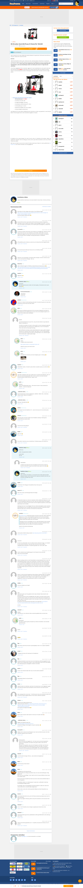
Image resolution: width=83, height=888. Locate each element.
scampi (20, 651)
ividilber (20, 583)
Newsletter (33, 0)
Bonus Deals (28, 3)
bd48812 (60, 98)
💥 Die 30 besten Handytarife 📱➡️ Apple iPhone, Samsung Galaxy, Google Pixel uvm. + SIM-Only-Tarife (62, 867)
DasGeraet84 (60, 105)
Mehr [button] (52, 3)
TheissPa (22, 415)
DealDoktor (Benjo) (26, 471)
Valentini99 (60, 108)
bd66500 (60, 112)
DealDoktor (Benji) (24, 447)
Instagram (20, 0)
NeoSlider (60, 82)
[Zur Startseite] (77, 3)
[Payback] (26, 866)
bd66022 (60, 85)
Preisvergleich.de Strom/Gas (41, 863)
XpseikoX (20, 273)
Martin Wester (61, 149)
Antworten (19, 216)
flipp (19, 643)
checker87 (20, 609)
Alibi (59, 121)
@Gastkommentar (23, 515)
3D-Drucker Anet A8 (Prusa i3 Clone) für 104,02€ (30, 886)
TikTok (29, 0)
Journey (60, 131)
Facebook (16, 0)
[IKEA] (26, 863)
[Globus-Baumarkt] (19, 863)
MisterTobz (21, 263)
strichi (20, 684)
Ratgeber (48, 3)
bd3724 (20, 668)
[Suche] (72, 4)
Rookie (59, 142)
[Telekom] (19, 869)
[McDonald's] (19, 866)
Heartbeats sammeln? (63, 115)
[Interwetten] (12, 866)
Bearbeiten (25, 216)
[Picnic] (12, 869)
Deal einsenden (63, 30)
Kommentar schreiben (46, 206)
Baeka (20, 712)
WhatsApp (12, 0)
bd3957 (20, 431)
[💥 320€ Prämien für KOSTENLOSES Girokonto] (27, 7)
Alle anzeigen (62, 72)
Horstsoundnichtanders (26, 291)
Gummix (20, 793)
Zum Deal (30, 48)
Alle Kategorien (15, 25)
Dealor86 (20, 753)
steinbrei (22, 300)
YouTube (25, 0)
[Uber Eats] (26, 869)
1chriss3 (60, 88)
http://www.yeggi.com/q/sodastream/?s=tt (25, 723)
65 (22, 45)
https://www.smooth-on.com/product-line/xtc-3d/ (30, 344)
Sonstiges (21, 25)
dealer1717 (21, 490)
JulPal (20, 308)
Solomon (60, 135)
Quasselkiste (60, 138)
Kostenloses (42, 3)
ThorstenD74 (21, 229)
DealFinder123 (61, 102)
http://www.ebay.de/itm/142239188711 (40, 533)
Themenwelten (35, 3)
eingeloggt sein (24, 836)
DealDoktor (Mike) (24, 281)
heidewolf (20, 804)
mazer (59, 92)
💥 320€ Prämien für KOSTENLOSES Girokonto (40, 7)
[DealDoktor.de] (15, 4)
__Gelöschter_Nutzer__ (23, 391)
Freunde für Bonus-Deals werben (42, 872)
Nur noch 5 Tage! (54, 7)
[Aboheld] (12, 863)
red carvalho (60, 128)
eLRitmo (22, 407)
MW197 (59, 125)
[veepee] (12, 872)
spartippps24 (61, 95)
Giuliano (20, 700)
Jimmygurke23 (61, 146)
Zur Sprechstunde (63, 37)
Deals (23, 3)
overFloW (22, 372)
